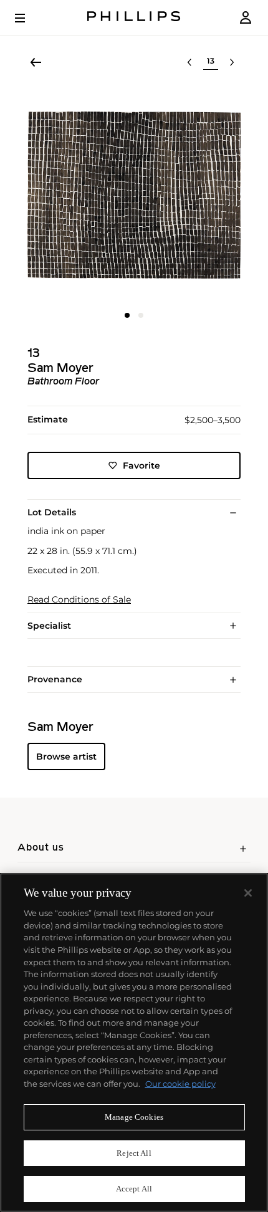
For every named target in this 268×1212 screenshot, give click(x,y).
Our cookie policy (180, 1084)
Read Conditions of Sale (79, 599)
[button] (134, 195)
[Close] (248, 893)
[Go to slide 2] (141, 315)
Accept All (134, 1188)
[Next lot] (232, 62)
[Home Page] (134, 17)
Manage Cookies (134, 1117)
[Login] (245, 18)
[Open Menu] (28, 18)
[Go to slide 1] (127, 315)
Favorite (141, 465)
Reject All (134, 1153)
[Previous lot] (189, 62)
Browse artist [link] (66, 756)
